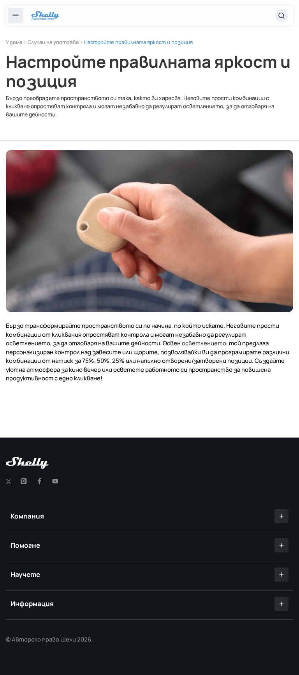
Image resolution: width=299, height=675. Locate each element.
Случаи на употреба (53, 42)
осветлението (204, 343)
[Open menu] (15, 15)
